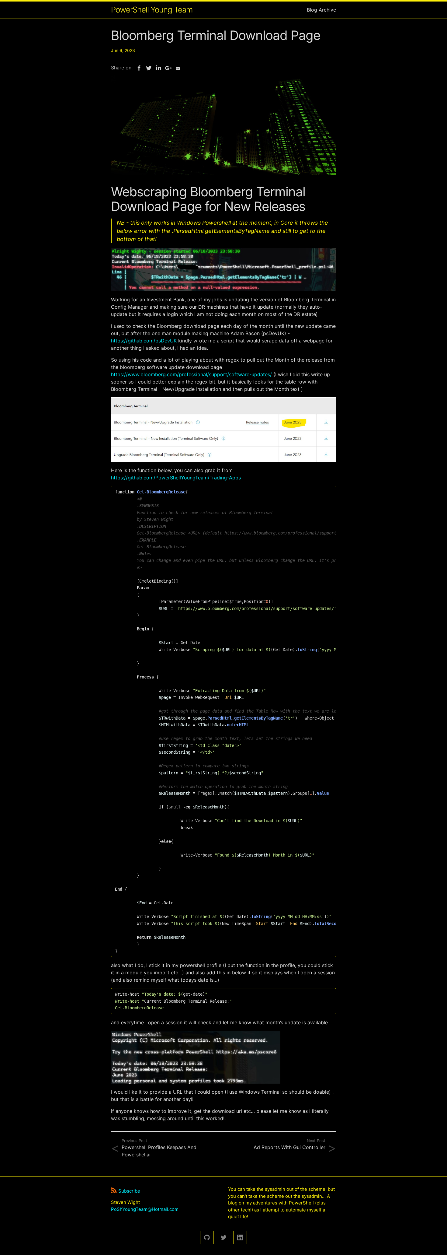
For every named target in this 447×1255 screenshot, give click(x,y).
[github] (207, 1238)
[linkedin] (240, 1238)
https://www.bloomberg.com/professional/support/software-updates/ (191, 374)
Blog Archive (321, 10)
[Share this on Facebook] (139, 68)
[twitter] (223, 1238)
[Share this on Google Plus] (168, 68)
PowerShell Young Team (151, 9)
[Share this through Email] (178, 68)
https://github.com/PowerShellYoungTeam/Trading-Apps (176, 478)
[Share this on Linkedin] (158, 68)
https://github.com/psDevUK (144, 341)
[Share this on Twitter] (149, 68)
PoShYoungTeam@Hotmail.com (144, 1209)
